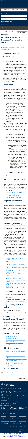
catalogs (8, 433)
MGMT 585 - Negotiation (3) (12, 362)
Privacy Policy (4, 394)
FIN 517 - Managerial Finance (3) (13, 278)
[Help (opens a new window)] (26, 32)
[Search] (25, 19)
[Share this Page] (22, 32)
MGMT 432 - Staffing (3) (11, 336)
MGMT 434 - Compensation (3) (13, 338)
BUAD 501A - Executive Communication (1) (16, 267)
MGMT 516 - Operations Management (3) (15, 283)
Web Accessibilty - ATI (22, 416)
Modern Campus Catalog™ (17, 436)
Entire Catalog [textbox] (5, 16)
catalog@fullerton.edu (17, 392)
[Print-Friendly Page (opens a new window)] (24, 32)
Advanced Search (5, 24)
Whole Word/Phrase (7, 21)
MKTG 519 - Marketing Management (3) (15, 287)
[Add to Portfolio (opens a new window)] (20, 32)
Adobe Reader (23, 426)
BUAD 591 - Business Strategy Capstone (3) (16, 312)
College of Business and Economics (15, 47)
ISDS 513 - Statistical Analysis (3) (13, 197)
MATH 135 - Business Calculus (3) (14, 192)
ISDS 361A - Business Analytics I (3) (14, 195)
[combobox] (14, 9)
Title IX (21, 411)
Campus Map (13, 421)
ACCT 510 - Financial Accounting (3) (14, 258)
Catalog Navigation (6, 27)
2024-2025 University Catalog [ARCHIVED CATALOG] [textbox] (14, 9)
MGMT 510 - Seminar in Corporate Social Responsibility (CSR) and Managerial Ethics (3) (16, 353)
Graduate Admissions (11, 96)
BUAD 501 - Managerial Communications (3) (16, 264)
